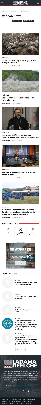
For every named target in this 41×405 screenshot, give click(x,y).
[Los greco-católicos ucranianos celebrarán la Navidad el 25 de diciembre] (20, 118)
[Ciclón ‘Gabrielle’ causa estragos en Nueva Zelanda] (20, 81)
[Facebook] (7, 391)
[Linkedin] (18, 391)
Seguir (20, 228)
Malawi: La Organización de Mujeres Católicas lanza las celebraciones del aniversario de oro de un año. (18, 212)
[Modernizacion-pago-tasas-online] (7, 310)
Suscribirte (33, 228)
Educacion (18, 333)
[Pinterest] (23, 391)
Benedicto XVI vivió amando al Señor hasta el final (18, 173)
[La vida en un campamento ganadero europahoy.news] (20, 44)
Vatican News (6, 66)
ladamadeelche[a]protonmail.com (25, 386)
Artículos (5, 95)
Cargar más (20, 349)
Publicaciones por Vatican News (21, 11)
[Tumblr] (28, 391)
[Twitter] (34, 391)
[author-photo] (7, 25)
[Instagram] (13, 391)
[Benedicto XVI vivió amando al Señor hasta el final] (20, 156)
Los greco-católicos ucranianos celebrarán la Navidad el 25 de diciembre (20, 136)
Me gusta (8, 228)
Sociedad (5, 57)
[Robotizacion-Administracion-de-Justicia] (7, 296)
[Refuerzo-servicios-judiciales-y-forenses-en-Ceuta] (7, 282)
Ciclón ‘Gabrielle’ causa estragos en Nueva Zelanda (18, 99)
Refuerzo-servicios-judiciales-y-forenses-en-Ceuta (26, 283)
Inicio (3, 11)
